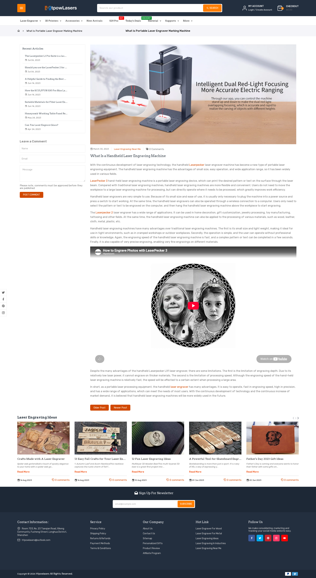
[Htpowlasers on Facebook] (3, 299)
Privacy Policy (97, 528)
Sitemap (147, 538)
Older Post (99, 407)
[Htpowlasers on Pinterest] (3, 306)
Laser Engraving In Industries (211, 543)
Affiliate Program (152, 553)
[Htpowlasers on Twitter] (3, 292)
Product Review (151, 548)
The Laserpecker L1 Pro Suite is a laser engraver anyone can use (59, 56)
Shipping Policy (98, 533)
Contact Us (149, 533)
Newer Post (120, 407)
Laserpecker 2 (104, 212)
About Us (148, 528)
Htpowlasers (42, 573)
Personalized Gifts (153, 543)
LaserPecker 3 (98, 180)
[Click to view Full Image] (43, 438)
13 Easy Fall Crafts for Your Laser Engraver (101, 458)
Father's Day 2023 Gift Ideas (264, 458)
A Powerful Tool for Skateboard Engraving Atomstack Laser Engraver (215, 458)
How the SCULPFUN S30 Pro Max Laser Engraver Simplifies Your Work (64, 90)
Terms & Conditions (100, 548)
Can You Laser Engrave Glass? (41, 125)
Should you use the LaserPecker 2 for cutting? (49, 67)
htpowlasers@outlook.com (36, 540)
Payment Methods (100, 543)
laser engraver (179, 386)
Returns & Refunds (100, 538)
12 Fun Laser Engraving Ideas (151, 458)
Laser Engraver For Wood (209, 528)
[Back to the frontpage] (18, 30)
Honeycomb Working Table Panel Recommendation (53, 113)
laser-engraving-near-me (127, 149)
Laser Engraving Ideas (207, 538)
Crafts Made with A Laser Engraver (41, 458)
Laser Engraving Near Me (208, 548)
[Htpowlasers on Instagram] (3, 312)
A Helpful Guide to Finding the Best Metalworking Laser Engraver (61, 79)
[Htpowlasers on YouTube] (284, 538)
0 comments (62, 480)
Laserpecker (196, 164)
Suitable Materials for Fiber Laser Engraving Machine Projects (59, 102)
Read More (23, 472)
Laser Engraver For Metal (209, 533)
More (186, 20)
